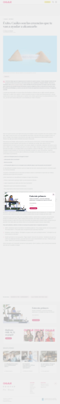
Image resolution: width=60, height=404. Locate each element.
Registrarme (33, 208)
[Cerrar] (53, 194)
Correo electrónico (33, 203)
